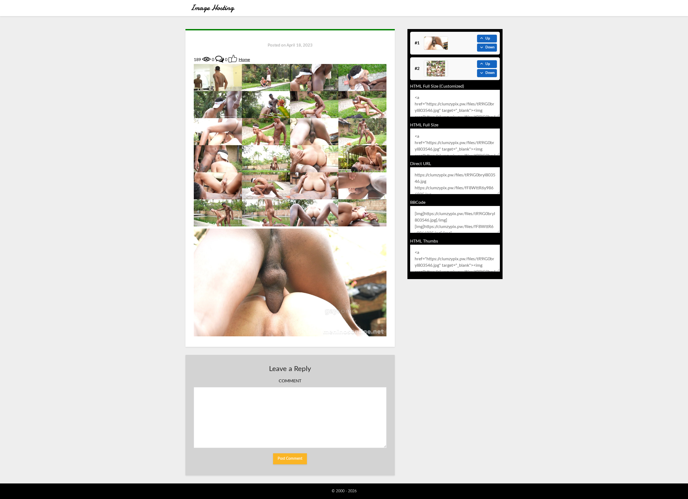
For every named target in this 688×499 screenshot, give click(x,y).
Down (489, 47)
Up (487, 38)
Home (244, 60)
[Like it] (232, 58)
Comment (290, 381)
